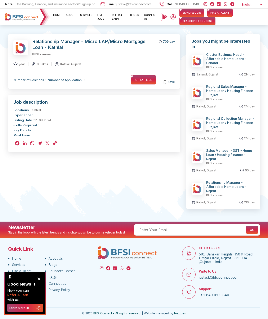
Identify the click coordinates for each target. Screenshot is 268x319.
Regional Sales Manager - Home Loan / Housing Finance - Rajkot (229, 90)
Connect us (150, 16)
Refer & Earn (117, 16)
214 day (249, 74)
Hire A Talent (21, 271)
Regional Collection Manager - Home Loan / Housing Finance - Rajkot (230, 122)
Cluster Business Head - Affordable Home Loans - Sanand (226, 58)
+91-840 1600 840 (186, 4)
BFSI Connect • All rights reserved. (117, 313)
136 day (249, 202)
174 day (249, 106)
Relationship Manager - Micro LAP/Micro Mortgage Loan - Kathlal (89, 44)
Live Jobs (100, 16)
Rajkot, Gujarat (206, 106)
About (70, 15)
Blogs (134, 15)
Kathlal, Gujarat (70, 64)
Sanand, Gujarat (207, 74)
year (22, 64)
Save (171, 82)
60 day (250, 170)
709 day (169, 41)
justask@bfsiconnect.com (133, 4)
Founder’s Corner (62, 271)
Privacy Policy (59, 290)
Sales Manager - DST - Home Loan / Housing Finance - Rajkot (229, 154)
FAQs (53, 277)
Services (86, 15)
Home (57, 15)
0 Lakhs (42, 64)
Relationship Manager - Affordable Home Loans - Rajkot (226, 186)
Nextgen (180, 313)
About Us (56, 258)
